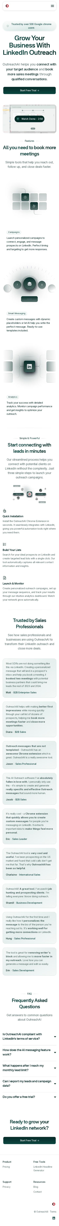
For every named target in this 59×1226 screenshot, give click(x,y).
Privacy (6, 1186)
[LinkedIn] (53, 1218)
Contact (37, 1191)
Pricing (6, 1166)
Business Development (29, 902)
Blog (35, 1186)
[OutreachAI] (7, 6)
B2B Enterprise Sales (25, 692)
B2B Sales (20, 732)
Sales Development (23, 970)
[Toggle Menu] (52, 6)
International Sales (29, 874)
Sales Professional (26, 763)
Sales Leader (19, 839)
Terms (53, 1211)
